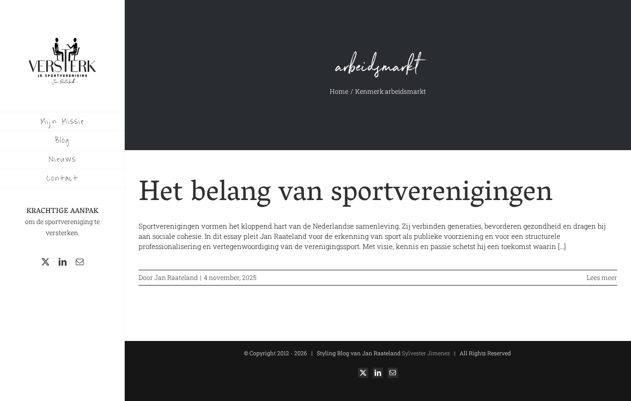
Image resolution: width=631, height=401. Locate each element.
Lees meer (602, 277)
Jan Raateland (176, 277)
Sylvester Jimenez (425, 353)
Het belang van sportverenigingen (345, 194)
